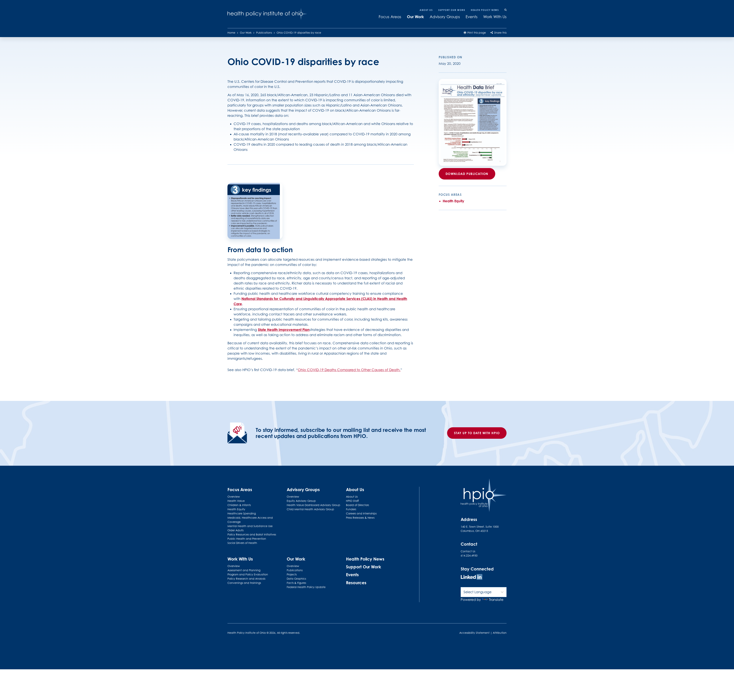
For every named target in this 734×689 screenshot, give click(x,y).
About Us (426, 10)
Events (471, 17)
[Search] (505, 10)
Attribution (500, 632)
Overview (233, 496)
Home (231, 32)
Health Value (236, 500)
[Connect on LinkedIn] (471, 577)
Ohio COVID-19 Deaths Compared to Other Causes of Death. (349, 370)
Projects (292, 574)
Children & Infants (239, 505)
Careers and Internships (361, 513)
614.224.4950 (469, 555)
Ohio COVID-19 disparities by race (299, 32)
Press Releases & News (360, 517)
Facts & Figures (296, 582)
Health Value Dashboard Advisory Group (313, 505)
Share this (500, 32)
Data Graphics (296, 578)
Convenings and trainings (244, 582)
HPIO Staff (352, 500)
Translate (496, 600)
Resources (356, 582)
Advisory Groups (445, 17)
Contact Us (468, 551)
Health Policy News (485, 10)
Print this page (476, 32)
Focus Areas (390, 17)
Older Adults (235, 530)
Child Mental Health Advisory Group (310, 509)
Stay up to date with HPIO (477, 433)
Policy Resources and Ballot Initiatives (251, 534)
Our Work (415, 16)
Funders (351, 509)
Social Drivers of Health (242, 542)
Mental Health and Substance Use (250, 526)
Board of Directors (357, 505)
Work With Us (495, 17)
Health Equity (453, 201)
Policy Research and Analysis (246, 578)
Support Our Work (451, 10)
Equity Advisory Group (301, 500)
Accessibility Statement (474, 632)
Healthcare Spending (241, 513)
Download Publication (467, 174)
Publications (264, 32)
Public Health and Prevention (246, 538)
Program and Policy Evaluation (247, 574)
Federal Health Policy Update (306, 587)
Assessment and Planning (243, 570)
